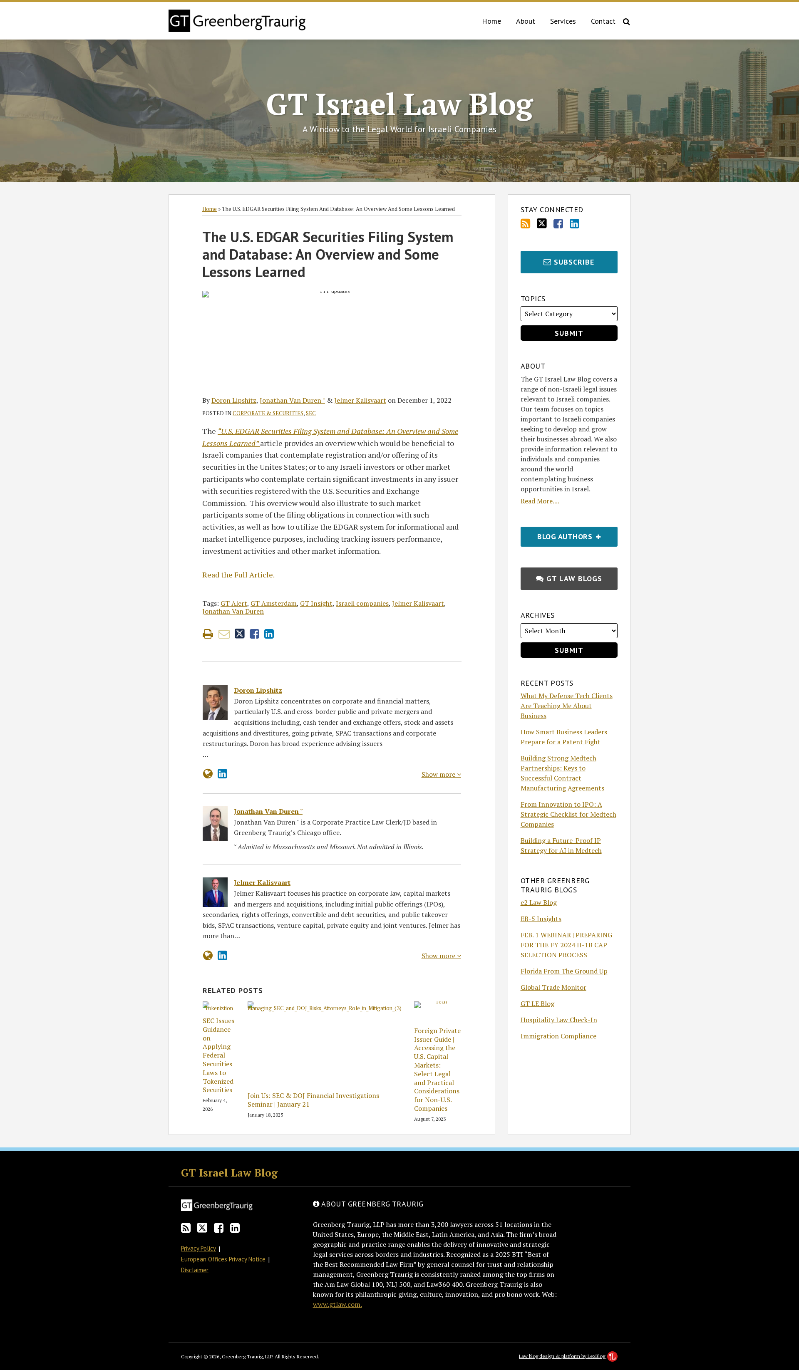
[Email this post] (224, 633)
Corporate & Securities (268, 413)
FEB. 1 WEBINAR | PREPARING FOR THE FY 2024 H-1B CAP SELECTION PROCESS (566, 944)
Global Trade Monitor (553, 987)
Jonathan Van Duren (233, 611)
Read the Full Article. (238, 575)
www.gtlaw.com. (337, 1304)
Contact (603, 21)
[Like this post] (254, 633)
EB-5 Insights (541, 918)
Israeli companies (362, 603)
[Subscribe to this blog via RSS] (525, 223)
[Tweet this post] (240, 633)
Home (491, 21)
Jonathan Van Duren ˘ (292, 400)
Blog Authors (558, 534)
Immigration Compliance (558, 1036)
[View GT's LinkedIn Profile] (574, 223)
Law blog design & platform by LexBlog (562, 1356)
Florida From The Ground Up (564, 971)
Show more (439, 774)
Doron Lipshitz (233, 400)
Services (563, 21)
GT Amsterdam (274, 603)
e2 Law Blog (539, 902)
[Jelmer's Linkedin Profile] (222, 955)
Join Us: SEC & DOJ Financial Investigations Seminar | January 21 (313, 1100)
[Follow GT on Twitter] (542, 223)
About (525, 21)
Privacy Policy (198, 1248)
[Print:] (208, 633)
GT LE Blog (537, 1003)
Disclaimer (194, 1270)
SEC (311, 413)
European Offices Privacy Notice (223, 1259)
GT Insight (316, 603)
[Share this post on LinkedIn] (269, 633)
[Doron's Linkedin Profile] (222, 773)
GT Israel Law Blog (399, 104)
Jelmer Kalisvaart (360, 400)
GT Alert (234, 603)
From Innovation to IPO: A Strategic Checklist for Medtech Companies (568, 814)
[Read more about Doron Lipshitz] (208, 773)
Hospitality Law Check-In (559, 1019)
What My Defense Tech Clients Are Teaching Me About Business (567, 705)
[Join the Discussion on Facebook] (558, 223)
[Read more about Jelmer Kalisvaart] (208, 955)
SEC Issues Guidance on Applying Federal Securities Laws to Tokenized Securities (218, 1055)
